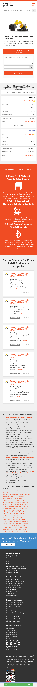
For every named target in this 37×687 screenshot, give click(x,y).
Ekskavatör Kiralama (12, 558)
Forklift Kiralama (11, 564)
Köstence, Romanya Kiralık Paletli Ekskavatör (16, 506)
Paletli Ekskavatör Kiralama (15, 581)
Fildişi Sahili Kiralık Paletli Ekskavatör (13, 500)
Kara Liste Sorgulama (13, 611)
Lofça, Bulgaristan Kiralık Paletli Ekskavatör (15, 514)
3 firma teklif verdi (15, 373)
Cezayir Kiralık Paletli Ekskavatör (12, 493)
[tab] (18, 51)
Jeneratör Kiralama (12, 572)
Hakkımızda (10, 628)
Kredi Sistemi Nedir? (12, 609)
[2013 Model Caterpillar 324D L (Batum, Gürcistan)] (34, 101)
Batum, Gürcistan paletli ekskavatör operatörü (20, 457)
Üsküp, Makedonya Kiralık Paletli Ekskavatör (15, 529)
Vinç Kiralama (10, 560)
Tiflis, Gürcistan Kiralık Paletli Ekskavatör (14, 525)
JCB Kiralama (10, 593)
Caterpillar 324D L (28, 101)
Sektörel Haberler (11, 632)
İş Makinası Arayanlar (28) (14, 604)
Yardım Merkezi (11, 630)
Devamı (15, 289)
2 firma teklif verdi (15, 317)
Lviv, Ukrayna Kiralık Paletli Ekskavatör (14, 516)
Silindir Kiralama (11, 570)
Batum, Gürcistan (30, 121)
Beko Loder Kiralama (12, 579)
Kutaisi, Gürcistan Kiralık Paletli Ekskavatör (15, 508)
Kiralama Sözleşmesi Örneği (15, 613)
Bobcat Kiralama (11, 595)
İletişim (8, 638)
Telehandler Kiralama (13, 585)
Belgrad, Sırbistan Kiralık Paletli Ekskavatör (15, 491)
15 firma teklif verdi (15, 400)
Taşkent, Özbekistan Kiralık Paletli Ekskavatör (16, 523)
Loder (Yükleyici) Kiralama (14, 556)
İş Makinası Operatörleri (13, 619)
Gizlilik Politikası (11, 636)
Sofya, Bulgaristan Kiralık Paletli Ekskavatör (15, 521)
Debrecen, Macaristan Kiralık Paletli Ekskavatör (16, 494)
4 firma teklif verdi (15, 344)
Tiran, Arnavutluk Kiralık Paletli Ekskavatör (15, 527)
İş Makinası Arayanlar (14, 577)
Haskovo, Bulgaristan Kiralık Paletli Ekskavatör (16, 504)
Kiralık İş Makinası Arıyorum (15, 602)
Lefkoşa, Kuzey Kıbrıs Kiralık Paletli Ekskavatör (16, 512)
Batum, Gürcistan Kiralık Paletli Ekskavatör (19, 417)
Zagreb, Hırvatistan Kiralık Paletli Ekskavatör (15, 531)
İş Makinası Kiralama (14, 600)
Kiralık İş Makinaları (13, 553)
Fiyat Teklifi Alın (18, 73)
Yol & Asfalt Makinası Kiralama (16, 568)
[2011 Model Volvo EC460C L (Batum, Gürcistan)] (34, 134)
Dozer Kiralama (11, 589)
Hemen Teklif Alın (8, 544)
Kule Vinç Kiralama (12, 591)
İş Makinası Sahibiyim (13, 607)
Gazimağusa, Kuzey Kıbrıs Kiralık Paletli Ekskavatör (17, 502)
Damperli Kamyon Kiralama (15, 566)
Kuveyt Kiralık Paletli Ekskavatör (12, 510)
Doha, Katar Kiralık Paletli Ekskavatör (13, 496)
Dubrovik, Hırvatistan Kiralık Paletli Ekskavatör (16, 498)
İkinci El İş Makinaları (13, 621)
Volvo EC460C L (28, 134)
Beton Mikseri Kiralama (13, 587)
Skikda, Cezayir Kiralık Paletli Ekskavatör (14, 520)
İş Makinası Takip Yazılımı (14, 617)
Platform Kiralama (12, 562)
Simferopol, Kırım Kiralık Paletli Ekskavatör (15, 518)
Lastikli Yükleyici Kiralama (14, 583)
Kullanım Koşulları (12, 634)
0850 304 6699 (13, 647)
